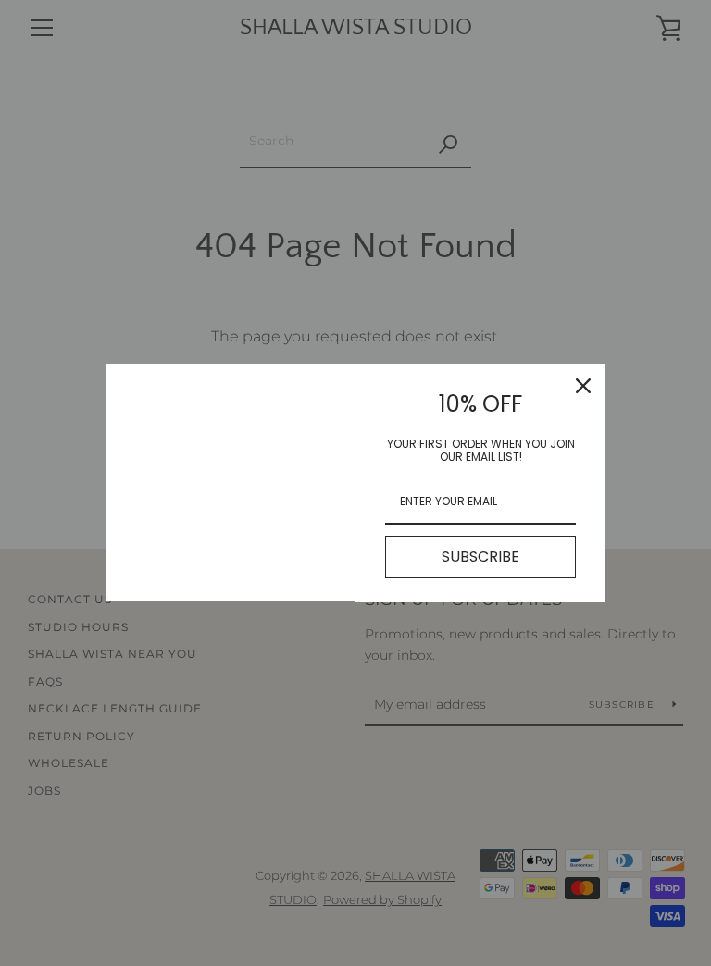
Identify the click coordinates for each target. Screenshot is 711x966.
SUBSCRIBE (480, 556)
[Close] (583, 386)
